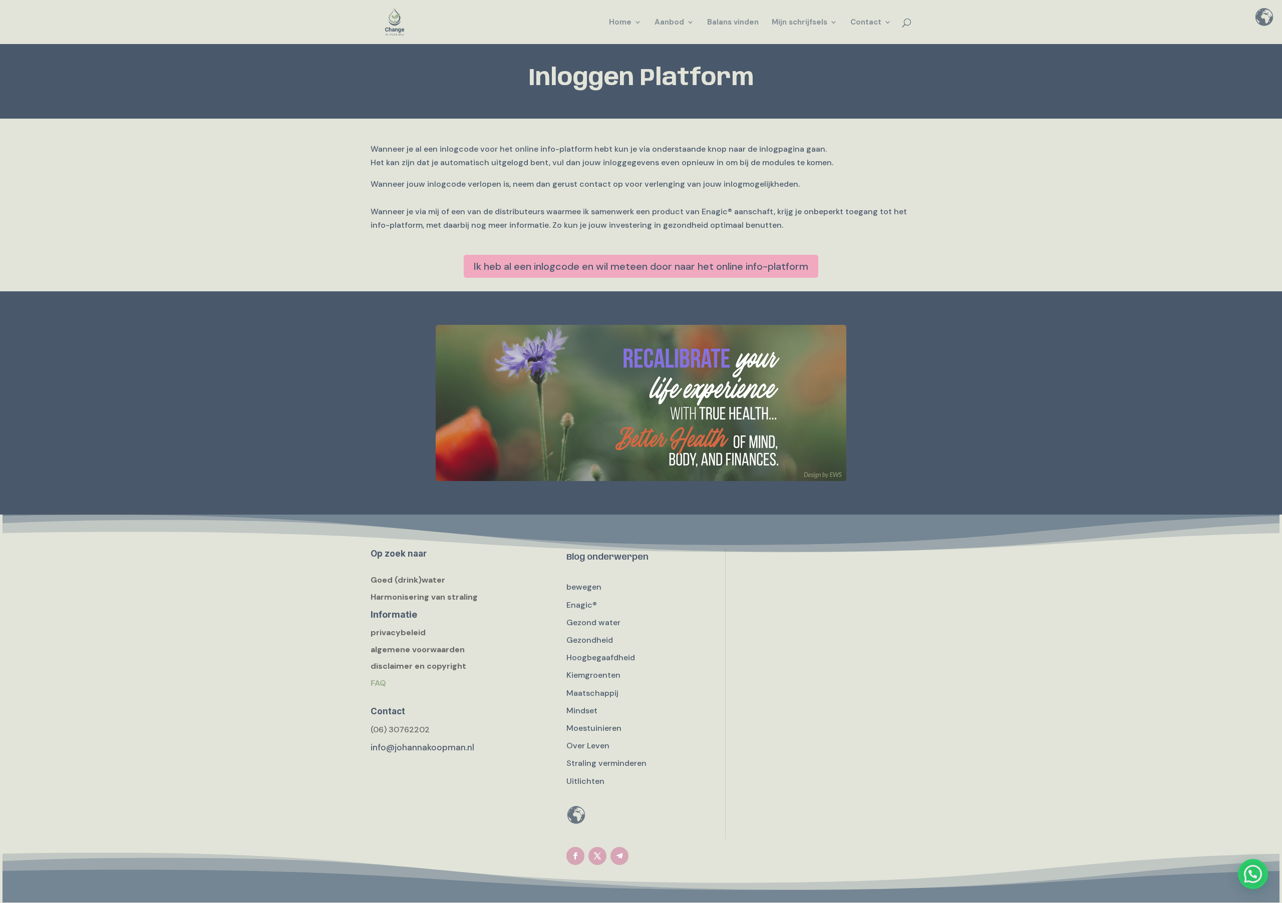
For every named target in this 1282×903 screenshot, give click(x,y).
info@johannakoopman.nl (422, 747)
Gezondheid (589, 640)
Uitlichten (585, 781)
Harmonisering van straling (424, 597)
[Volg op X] (597, 856)
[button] (1253, 874)
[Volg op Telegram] (619, 856)
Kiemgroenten (593, 675)
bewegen (583, 587)
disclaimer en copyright (418, 666)
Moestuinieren (593, 728)
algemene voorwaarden (418, 649)
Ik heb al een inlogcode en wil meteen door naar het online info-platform (641, 266)
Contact (865, 23)
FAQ (378, 683)
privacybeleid (398, 632)
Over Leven (587, 745)
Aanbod (669, 23)
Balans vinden (733, 23)
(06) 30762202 (400, 729)
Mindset (581, 710)
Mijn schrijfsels (799, 23)
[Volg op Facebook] (575, 856)
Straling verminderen (606, 763)
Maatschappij (592, 693)
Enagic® (581, 605)
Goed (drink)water (408, 580)
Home (620, 23)
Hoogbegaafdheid (600, 657)
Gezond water (593, 622)
